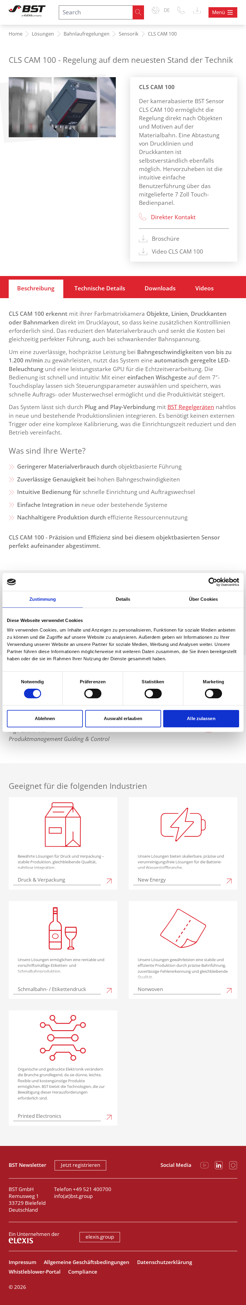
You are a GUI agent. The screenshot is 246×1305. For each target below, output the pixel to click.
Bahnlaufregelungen (87, 34)
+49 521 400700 (92, 1189)
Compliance (82, 1271)
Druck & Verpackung (41, 879)
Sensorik (128, 34)
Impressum (22, 1262)
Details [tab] (123, 599)
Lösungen (43, 34)
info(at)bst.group (73, 1196)
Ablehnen (45, 718)
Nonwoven (150, 989)
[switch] (92, 693)
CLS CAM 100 (162, 34)
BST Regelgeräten (190, 407)
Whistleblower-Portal (35, 1271)
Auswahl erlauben (123, 718)
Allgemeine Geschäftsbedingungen (86, 1262)
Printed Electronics (39, 1116)
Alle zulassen (201, 718)
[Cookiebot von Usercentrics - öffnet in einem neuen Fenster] (213, 581)
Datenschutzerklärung (164, 1262)
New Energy (152, 879)
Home (15, 34)
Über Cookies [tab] (203, 599)
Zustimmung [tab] (42, 599)
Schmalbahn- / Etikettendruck (52, 989)
